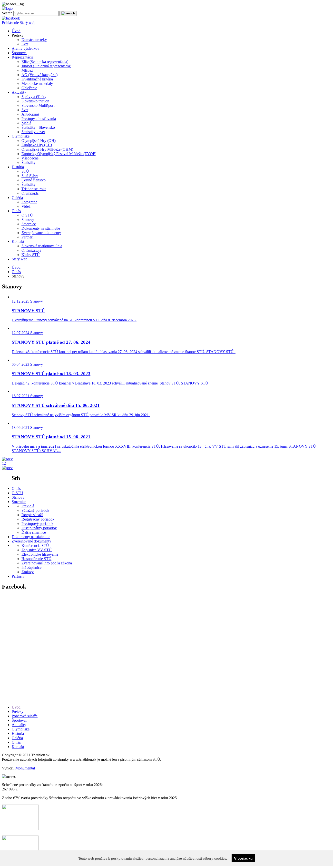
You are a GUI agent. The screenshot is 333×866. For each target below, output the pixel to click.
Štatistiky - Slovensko (38, 127)
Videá (25, 206)
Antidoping (30, 114)
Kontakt (18, 241)
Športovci (19, 53)
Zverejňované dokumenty (41, 233)
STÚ (25, 171)
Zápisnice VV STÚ (36, 550)
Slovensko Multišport (37, 105)
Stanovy (27, 219)
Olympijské (20, 136)
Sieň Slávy (29, 176)
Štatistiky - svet (33, 132)
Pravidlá (27, 506)
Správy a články (33, 97)
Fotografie (29, 202)
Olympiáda (30, 193)
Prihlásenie (10, 22)
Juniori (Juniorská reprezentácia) (46, 66)
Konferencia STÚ (35, 545)
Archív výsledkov (25, 48)
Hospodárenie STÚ (36, 559)
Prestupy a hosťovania (38, 119)
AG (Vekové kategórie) (39, 75)
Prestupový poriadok (37, 524)
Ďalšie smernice (33, 532)
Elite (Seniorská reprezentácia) (44, 61)
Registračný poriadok (37, 519)
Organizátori (31, 250)
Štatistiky (28, 162)
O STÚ (27, 215)
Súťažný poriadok (35, 510)
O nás (16, 211)
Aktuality (19, 92)
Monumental (25, 768)
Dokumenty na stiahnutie (40, 228)
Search (7, 13)
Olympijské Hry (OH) (38, 140)
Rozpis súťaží (32, 515)
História (18, 167)
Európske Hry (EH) (36, 145)
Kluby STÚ (30, 255)
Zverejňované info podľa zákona (46, 563)
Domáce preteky (34, 40)
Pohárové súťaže (25, 716)
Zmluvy (27, 572)
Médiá (26, 123)
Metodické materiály (37, 83)
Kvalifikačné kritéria (37, 79)
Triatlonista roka (33, 189)
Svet (24, 44)
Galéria (17, 198)
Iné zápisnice (31, 567)
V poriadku (243, 858)
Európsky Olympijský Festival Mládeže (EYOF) (58, 154)
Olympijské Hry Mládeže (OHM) (47, 149)
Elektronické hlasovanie (39, 554)
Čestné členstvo (33, 180)
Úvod (16, 31)
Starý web (27, 22)
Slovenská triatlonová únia (41, 246)
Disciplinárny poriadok (39, 528)
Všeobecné (30, 158)
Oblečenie (29, 88)
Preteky (17, 711)
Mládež (27, 70)
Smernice (28, 224)
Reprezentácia (22, 57)
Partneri (27, 237)
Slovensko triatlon (35, 101)
